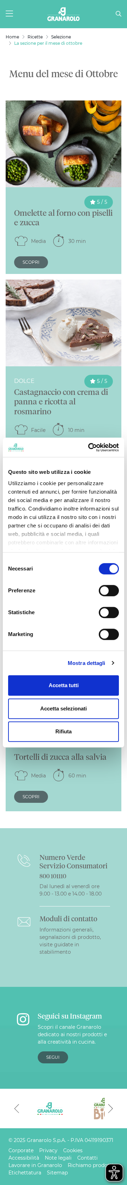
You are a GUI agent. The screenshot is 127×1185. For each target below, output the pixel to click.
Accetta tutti (64, 685)
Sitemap (57, 1172)
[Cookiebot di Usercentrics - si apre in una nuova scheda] (89, 447)
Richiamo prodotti (90, 1165)
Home (12, 36)
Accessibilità (23, 1158)
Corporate (21, 1150)
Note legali (58, 1158)
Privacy (48, 1150)
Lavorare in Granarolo (35, 1165)
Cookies (73, 1150)
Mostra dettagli (86, 663)
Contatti (87, 1158)
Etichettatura (24, 1172)
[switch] (109, 590)
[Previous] (16, 1108)
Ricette (35, 36)
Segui (53, 1057)
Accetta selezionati (63, 708)
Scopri (31, 262)
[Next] (110, 1108)
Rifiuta (63, 731)
